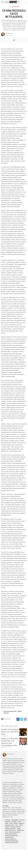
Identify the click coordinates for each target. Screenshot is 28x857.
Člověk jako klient (9, 837)
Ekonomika (7, 821)
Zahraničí (7, 826)
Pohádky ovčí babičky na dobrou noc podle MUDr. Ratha (10, 731)
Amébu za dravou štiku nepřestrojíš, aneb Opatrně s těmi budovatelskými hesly (9, 741)
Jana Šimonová (15, 6)
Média (6, 823)
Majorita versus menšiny (14, 832)
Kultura (19, 821)
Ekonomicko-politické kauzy (10, 711)
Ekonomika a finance (15, 826)
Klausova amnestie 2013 (10, 839)
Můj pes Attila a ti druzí (10, 830)
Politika (20, 711)
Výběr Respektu (15, 820)
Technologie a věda (9, 825)
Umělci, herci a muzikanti (11, 833)
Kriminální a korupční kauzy (11, 840)
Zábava (21, 825)
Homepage (7, 820)
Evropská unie (20, 830)
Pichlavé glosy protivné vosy (11, 842)
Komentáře (6, 719)
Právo (6, 832)
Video (16, 825)
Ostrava (19, 828)
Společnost (6, 713)
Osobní (11, 823)
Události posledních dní (10, 828)
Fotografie (14, 821)
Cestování (22, 820)
